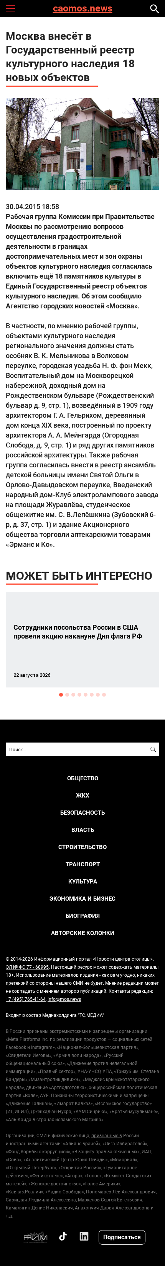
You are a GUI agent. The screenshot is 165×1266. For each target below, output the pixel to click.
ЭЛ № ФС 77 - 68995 (27, 967)
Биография (83, 916)
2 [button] (67, 695)
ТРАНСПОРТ (83, 864)
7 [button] (98, 695)
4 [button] (79, 695)
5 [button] (85, 695)
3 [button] (73, 695)
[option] (82, 639)
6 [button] (92, 695)
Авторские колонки (82, 933)
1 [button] (61, 695)
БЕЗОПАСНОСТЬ (82, 812)
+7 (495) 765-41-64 (26, 999)
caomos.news (82, 8)
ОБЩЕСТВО (82, 778)
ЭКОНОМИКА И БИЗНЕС (83, 898)
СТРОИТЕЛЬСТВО (82, 847)
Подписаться (122, 1237)
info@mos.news (64, 999)
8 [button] (104, 695)
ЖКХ (82, 795)
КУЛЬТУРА (82, 881)
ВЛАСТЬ (82, 830)
